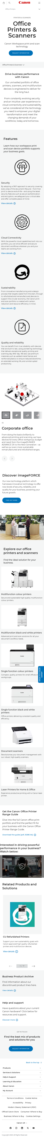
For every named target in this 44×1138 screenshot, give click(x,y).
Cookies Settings (33, 1116)
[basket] (4, 3)
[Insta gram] (16, 1128)
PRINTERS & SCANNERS (22, 18)
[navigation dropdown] (39, 3)
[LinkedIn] (22, 1128)
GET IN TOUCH (22, 1032)
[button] (10, 966)
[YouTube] (33, 1128)
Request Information (20, 53)
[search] (9, 3)
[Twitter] (28, 1128)
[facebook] (10, 1128)
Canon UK (21, 1123)
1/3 (3, 423)
